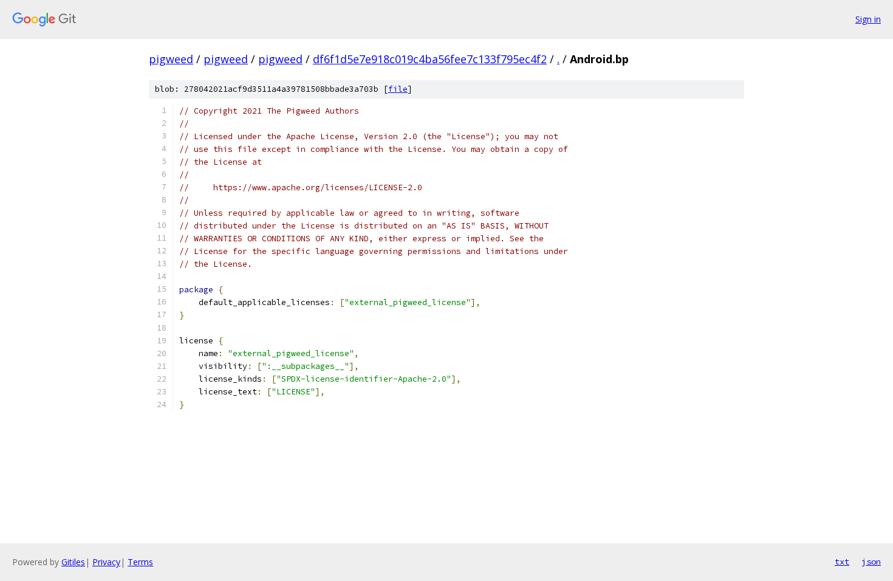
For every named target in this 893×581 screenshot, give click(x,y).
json (871, 561)
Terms (140, 562)
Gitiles (73, 562)
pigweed (171, 59)
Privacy (106, 562)
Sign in (868, 19)
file (398, 89)
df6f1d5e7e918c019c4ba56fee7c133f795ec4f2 (430, 59)
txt (842, 561)
